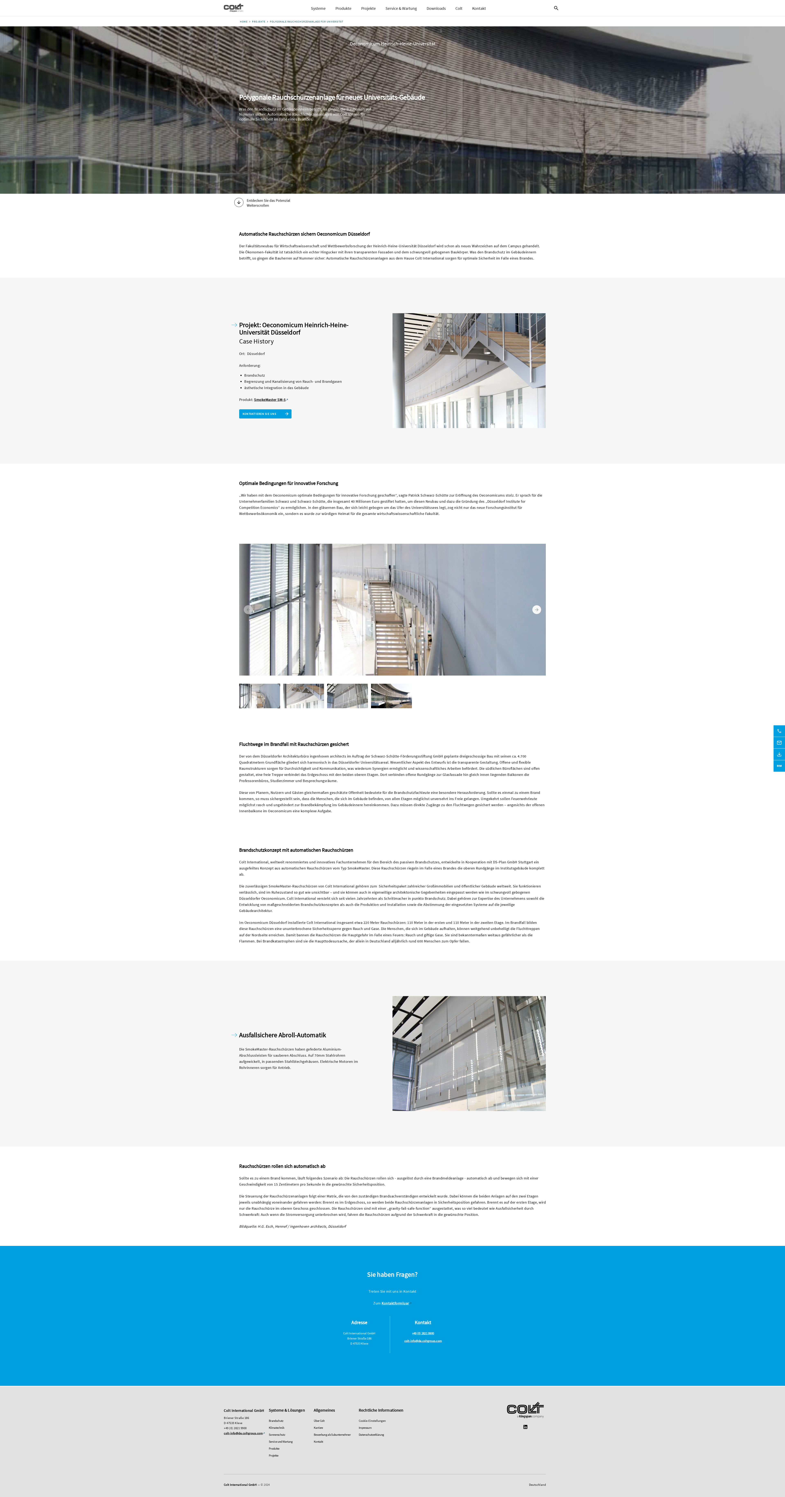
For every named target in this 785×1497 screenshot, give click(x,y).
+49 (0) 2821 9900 (423, 1333)
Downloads (436, 8)
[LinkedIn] (525, 1427)
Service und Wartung (281, 1441)
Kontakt (479, 8)
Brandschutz (276, 1421)
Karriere (318, 1428)
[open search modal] (557, 8)
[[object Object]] (525, 1410)
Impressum (365, 1428)
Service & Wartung (401, 8)
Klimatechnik (276, 1428)
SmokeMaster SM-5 (270, 399)
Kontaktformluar (395, 1303)
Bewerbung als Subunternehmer (332, 1435)
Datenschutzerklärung (371, 1435)
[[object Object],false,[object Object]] (233, 8)
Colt (458, 8)
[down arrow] (238, 203)
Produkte (343, 8)
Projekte (368, 8)
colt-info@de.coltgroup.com (423, 1341)
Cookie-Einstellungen (372, 1421)
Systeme (318, 8)
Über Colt (319, 1421)
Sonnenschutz (277, 1435)
